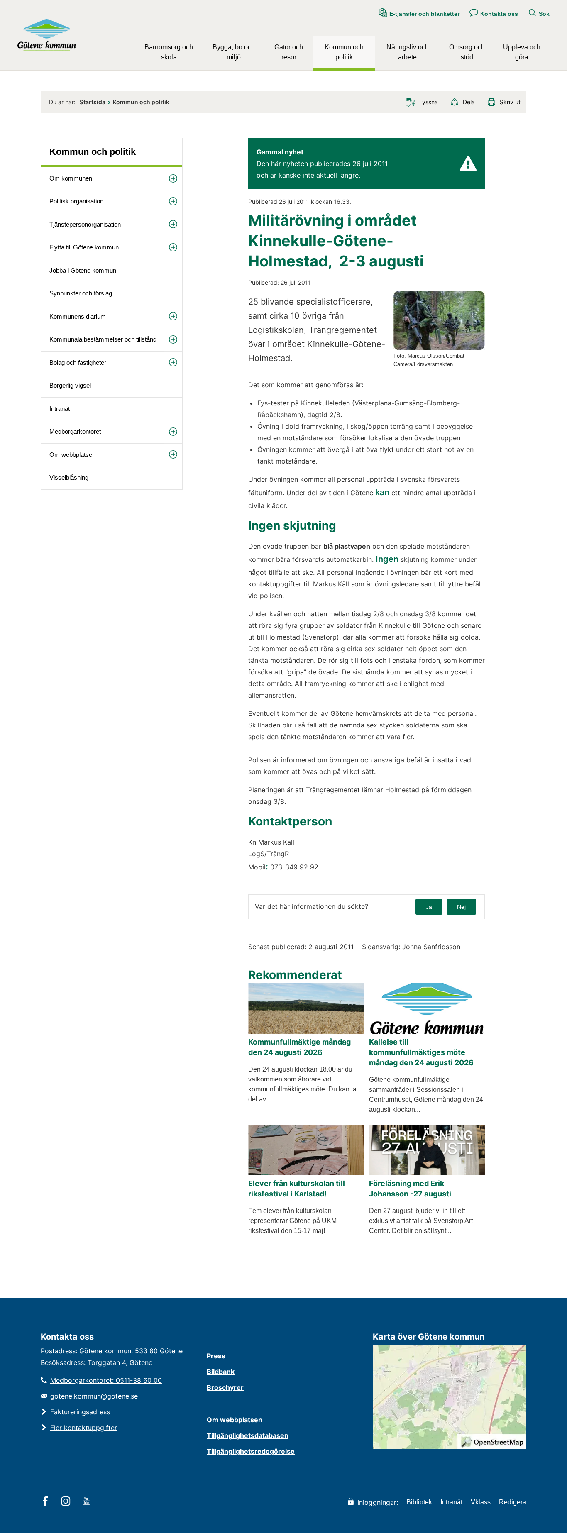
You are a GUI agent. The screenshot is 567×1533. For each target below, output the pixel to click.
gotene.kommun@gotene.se (94, 1396)
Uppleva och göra (521, 52)
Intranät (59, 408)
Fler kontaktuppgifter (83, 1427)
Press (216, 1356)
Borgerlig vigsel (70, 385)
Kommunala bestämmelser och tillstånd (102, 339)
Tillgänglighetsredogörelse (251, 1451)
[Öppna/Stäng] (173, 178)
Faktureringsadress (80, 1412)
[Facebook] (47, 1501)
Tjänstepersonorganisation (85, 224)
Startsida (92, 101)
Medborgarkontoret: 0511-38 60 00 (106, 1380)
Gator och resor (288, 52)
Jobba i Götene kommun (82, 270)
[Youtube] (88, 1501)
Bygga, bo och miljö (234, 52)
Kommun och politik (344, 52)
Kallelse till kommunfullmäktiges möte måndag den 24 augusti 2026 (421, 1052)
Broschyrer (225, 1387)
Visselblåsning (68, 477)
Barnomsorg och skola (168, 52)
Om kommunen (70, 178)
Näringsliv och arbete (407, 52)
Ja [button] (429, 906)
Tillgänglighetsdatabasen (247, 1435)
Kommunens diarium (77, 316)
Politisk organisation (76, 201)
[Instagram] (67, 1501)
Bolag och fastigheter (77, 362)
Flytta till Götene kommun (84, 247)
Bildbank (221, 1371)
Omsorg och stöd (467, 52)
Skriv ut (510, 101)
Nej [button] (461, 906)
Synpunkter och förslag (80, 293)
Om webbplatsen (72, 454)
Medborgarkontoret (75, 431)
